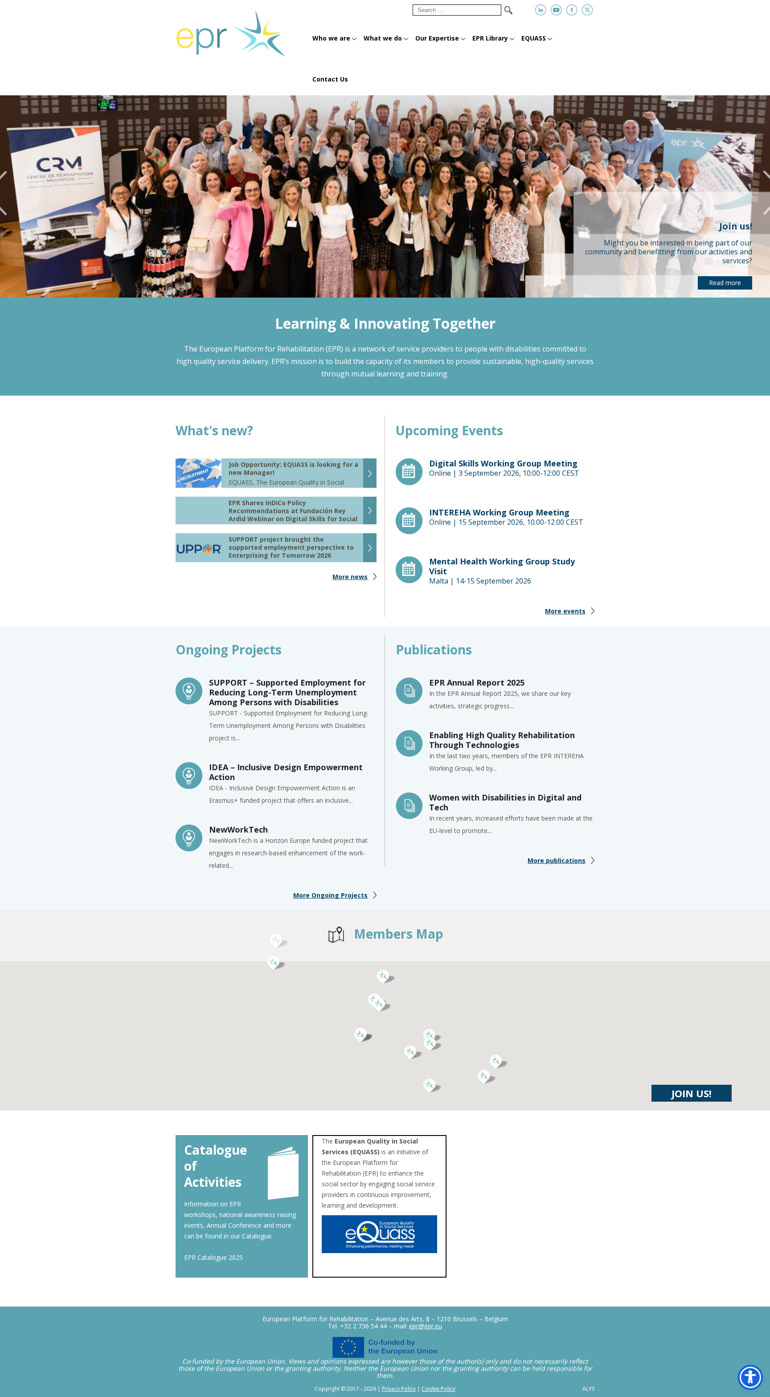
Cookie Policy (438, 1389)
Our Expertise (437, 38)
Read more (725, 282)
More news (350, 576)
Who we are (331, 38)
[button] (413, 1053)
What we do (383, 38)
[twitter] (587, 10)
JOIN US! (692, 1093)
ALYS (588, 1389)
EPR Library (490, 38)
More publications (557, 860)
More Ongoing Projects (330, 895)
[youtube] (556, 10)
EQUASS (533, 38)
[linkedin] (540, 10)
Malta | (502, 571)
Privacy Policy (399, 1389)
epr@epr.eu (425, 1326)
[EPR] (241, 30)
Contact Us (330, 79)
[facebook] (572, 10)
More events (565, 611)
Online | (504, 468)
